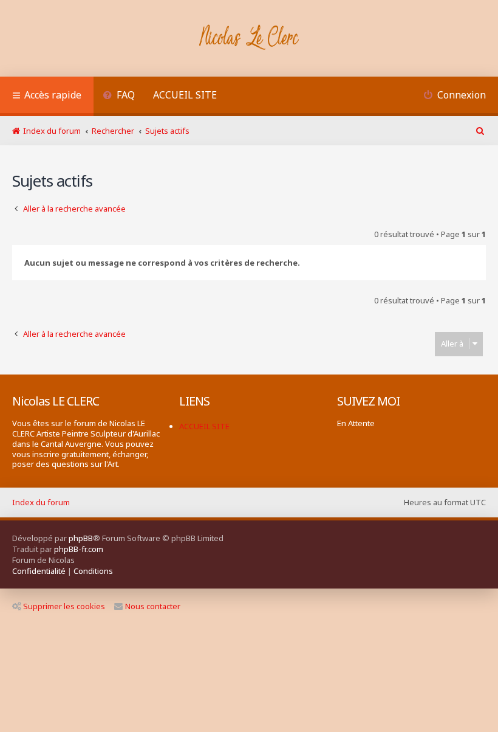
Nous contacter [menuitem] (152, 606)
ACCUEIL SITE (185, 95)
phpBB (81, 538)
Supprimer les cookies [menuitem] (64, 606)
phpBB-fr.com (78, 549)
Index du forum (41, 502)
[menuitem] (119, 96)
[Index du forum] (249, 38)
